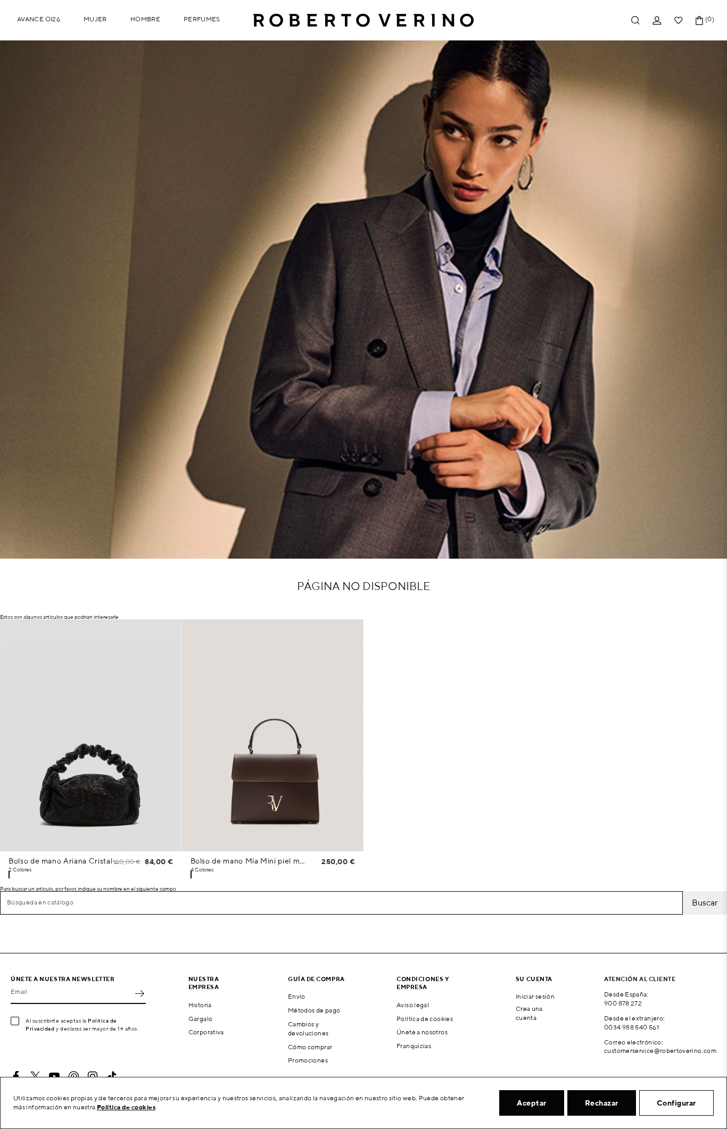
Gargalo (200, 1019)
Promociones (308, 1060)
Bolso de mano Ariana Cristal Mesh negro (66, 861)
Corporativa (206, 1032)
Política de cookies (424, 1019)
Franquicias (413, 1046)
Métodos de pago (314, 1010)
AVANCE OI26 (38, 19)
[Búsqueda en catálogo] (635, 20)
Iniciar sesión (535, 996)
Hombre (145, 19)
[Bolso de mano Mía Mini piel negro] (191, 874)
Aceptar (532, 1103)
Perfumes (202, 19)
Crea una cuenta (529, 1013)
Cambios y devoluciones (308, 1028)
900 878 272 (623, 1003)
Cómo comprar (310, 1047)
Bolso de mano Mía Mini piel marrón (248, 861)
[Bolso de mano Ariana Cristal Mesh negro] (9, 874)
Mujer (95, 19)
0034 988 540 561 (631, 1027)
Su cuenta (534, 978)
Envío (296, 996)
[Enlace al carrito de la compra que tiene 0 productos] (699, 20)
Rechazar (601, 1103)
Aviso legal (412, 1005)
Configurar (676, 1103)
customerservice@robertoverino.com (660, 1051)
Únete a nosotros (422, 1032)
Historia (200, 1005)
